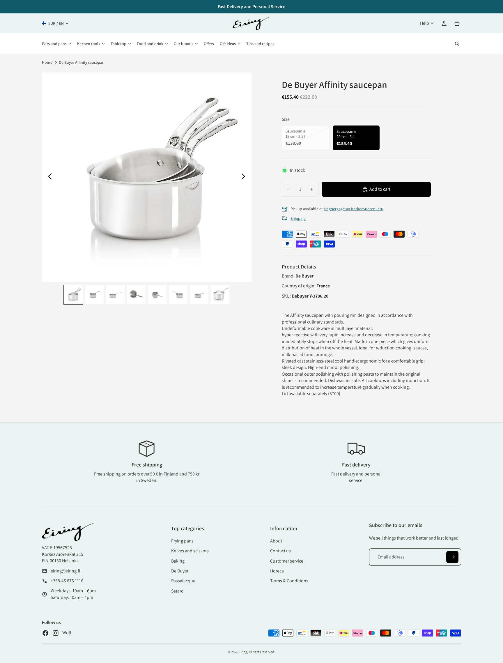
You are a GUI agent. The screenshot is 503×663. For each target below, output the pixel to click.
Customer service (286, 561)
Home (47, 62)
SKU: (287, 296)
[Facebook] (45, 633)
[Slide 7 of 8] (199, 294)
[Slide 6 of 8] (178, 294)
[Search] (457, 43)
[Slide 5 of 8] (157, 294)
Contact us (280, 551)
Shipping (298, 218)
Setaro (177, 591)
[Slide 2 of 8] (94, 294)
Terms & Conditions (289, 581)
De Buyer (179, 571)
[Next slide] (245, 177)
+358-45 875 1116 (67, 581)
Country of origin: (299, 286)
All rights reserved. (262, 652)
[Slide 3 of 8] (115, 294)
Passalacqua (183, 581)
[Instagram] (55, 633)
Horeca (277, 571)
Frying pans (182, 541)
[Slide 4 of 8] (136, 294)
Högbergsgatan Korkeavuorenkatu (353, 208)
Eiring (243, 652)
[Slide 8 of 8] (220, 294)
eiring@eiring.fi (65, 571)
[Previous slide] (48, 177)
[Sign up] (452, 557)
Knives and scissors (190, 551)
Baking (178, 561)
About (276, 541)
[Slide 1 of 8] (73, 294)
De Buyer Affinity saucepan (82, 62)
